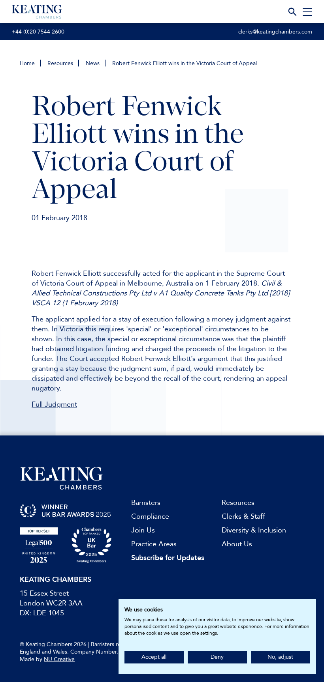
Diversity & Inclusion (254, 530)
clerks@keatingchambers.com (275, 32)
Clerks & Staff (243, 516)
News (93, 63)
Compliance (150, 516)
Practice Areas (154, 544)
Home (27, 63)
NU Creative (59, 659)
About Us (237, 544)
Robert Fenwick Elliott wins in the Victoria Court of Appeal (184, 63)
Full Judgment (54, 404)
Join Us (143, 530)
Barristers (145, 503)
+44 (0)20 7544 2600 (38, 32)
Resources (60, 63)
